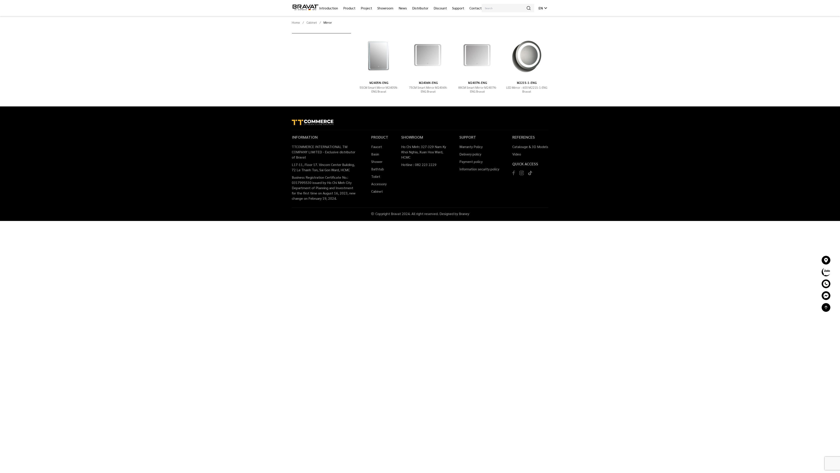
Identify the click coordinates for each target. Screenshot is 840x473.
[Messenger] (826, 295)
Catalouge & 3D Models (530, 146)
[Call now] (826, 283)
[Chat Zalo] (826, 272)
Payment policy (471, 161)
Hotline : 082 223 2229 (418, 164)
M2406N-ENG (428, 83)
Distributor (420, 8)
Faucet (376, 146)
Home (296, 22)
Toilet (375, 176)
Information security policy (479, 169)
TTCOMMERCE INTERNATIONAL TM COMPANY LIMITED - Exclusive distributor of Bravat (323, 151)
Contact (475, 8)
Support (458, 8)
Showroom (385, 8)
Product (349, 8)
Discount (440, 8)
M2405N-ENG (378, 83)
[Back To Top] (826, 307)
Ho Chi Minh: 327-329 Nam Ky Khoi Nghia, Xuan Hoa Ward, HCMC (423, 151)
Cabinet (311, 22)
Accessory (379, 184)
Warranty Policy (471, 146)
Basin (375, 154)
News (403, 8)
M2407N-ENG (477, 83)
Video (516, 154)
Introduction (328, 8)
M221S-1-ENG (527, 83)
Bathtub (377, 169)
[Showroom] (826, 260)
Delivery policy (470, 154)
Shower (376, 161)
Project (366, 8)
